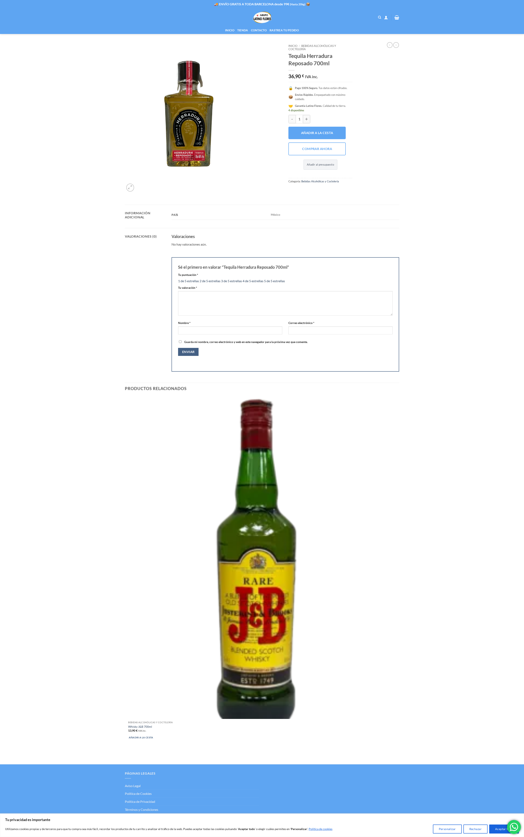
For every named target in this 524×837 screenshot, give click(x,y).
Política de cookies (320, 829)
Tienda (242, 30)
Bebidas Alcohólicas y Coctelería (320, 181)
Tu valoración (187, 287)
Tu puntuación (188, 274)
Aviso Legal (133, 786)
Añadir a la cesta (317, 133)
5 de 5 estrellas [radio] (274, 281)
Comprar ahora (317, 149)
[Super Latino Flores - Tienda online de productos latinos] (262, 17)
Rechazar (475, 829)
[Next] (140, 185)
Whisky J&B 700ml (140, 726)
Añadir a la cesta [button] (141, 737)
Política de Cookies (138, 793)
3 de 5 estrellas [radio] (231, 281)
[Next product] (390, 45)
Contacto (259, 30)
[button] (386, 17)
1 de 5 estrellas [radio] (188, 281)
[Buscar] (379, 17)
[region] (262, 825)
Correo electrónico (301, 323)
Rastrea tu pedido (284, 30)
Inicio (229, 30)
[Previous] (127, 757)
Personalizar (447, 829)
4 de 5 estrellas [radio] (253, 281)
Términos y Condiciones (141, 809)
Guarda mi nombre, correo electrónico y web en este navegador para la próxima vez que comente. (246, 342)
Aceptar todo (504, 829)
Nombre (184, 323)
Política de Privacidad (140, 801)
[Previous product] (396, 45)
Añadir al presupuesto (320, 164)
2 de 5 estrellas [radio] (210, 281)
